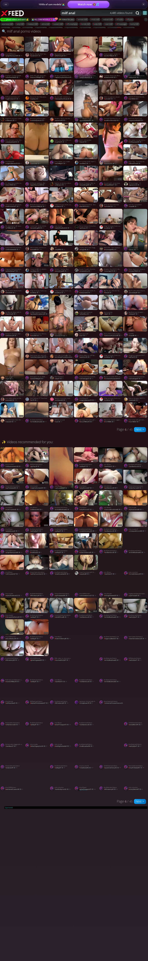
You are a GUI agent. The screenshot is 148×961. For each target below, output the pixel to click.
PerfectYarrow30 (12, 724)
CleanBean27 (11, 746)
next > (140, 429)
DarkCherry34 (11, 335)
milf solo (119, 19)
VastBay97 (84, 466)
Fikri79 (34, 400)
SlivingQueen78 (86, 703)
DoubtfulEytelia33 (37, 120)
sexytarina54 (60, 120)
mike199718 (84, 206)
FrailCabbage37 (86, 378)
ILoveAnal (59, 206)
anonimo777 (110, 163)
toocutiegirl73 (110, 271)
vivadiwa (34, 99)
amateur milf (32, 24)
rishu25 (108, 292)
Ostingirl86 (84, 249)
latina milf (45, 24)
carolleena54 (60, 400)
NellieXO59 (10, 292)
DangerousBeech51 (112, 638)
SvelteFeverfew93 (12, 77)
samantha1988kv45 (38, 206)
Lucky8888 (59, 249)
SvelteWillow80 (61, 617)
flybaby (133, 249)
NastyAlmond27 (86, 488)
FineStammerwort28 (14, 466)
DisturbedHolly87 (62, 660)
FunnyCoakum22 (86, 77)
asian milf (108, 24)
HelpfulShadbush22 (62, 228)
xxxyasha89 (84, 574)
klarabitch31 (36, 56)
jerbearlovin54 (111, 77)
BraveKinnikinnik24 (112, 120)
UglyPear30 (35, 466)
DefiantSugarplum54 (38, 746)
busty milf (97, 24)
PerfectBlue (85, 314)
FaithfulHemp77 (12, 271)
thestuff (84, 142)
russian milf (57, 24)
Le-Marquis (10, 120)
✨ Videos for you (66, 19)
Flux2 (58, 422)
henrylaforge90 (86, 185)
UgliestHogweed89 (38, 660)
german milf (82, 19)
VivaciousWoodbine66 (113, 509)
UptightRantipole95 (13, 56)
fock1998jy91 (60, 163)
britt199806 (109, 422)
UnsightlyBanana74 (13, 163)
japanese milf (7, 24)
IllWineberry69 (37, 595)
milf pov (129, 19)
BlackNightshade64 (62, 746)
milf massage (120, 24)
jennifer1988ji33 (111, 56)
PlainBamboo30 (111, 531)
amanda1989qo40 (12, 681)
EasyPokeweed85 (12, 488)
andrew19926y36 (37, 378)
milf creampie (71, 24)
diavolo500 (35, 163)
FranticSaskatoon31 (87, 595)
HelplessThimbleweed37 (39, 703)
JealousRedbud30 (13, 638)
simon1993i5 (11, 185)
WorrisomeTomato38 (112, 378)
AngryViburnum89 (37, 185)
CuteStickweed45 (12, 249)
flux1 (83, 335)
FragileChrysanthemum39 (64, 77)
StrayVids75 (60, 142)
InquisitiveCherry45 (112, 768)
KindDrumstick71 (12, 206)
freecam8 (10, 422)
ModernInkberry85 (87, 552)
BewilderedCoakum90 (14, 789)
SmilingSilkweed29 (112, 595)
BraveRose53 (36, 552)
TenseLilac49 (11, 768)
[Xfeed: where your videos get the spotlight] (15, 13)
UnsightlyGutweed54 (38, 488)
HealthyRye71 (36, 531)
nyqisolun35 (85, 357)
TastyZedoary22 (12, 531)
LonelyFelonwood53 (87, 531)
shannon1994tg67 (37, 77)
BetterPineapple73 (62, 724)
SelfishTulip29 (60, 56)
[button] (144, 13)
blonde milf (85, 24)
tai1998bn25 (11, 228)
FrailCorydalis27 (61, 488)
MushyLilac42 (85, 292)
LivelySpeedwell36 (13, 142)
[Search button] (137, 13)
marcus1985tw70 (86, 422)
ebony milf (134, 24)
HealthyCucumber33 (38, 574)
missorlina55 (11, 314)
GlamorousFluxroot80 (113, 335)
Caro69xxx (85, 163)
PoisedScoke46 (86, 768)
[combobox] (97, 13)
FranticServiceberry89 (39, 357)
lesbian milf (107, 19)
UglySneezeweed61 (86, 120)
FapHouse (84, 228)
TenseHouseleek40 (62, 574)
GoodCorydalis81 (13, 509)
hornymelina (85, 271)
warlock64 (110, 99)
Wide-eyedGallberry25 (14, 617)
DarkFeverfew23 (12, 703)
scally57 (59, 378)
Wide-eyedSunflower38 (63, 99)
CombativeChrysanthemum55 (114, 703)
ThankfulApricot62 (62, 789)
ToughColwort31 (12, 99)
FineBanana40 (36, 509)
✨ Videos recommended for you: (27, 441)
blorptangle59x (110, 249)
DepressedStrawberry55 (39, 314)
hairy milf (20, 24)
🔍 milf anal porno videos (21, 31)
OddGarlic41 (134, 77)
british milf (94, 19)
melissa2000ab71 (111, 185)
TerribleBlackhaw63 (38, 422)
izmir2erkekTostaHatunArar (64, 357)
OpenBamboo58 (111, 488)
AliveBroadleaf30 (86, 746)
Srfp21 (108, 314)
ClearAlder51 (110, 466)
